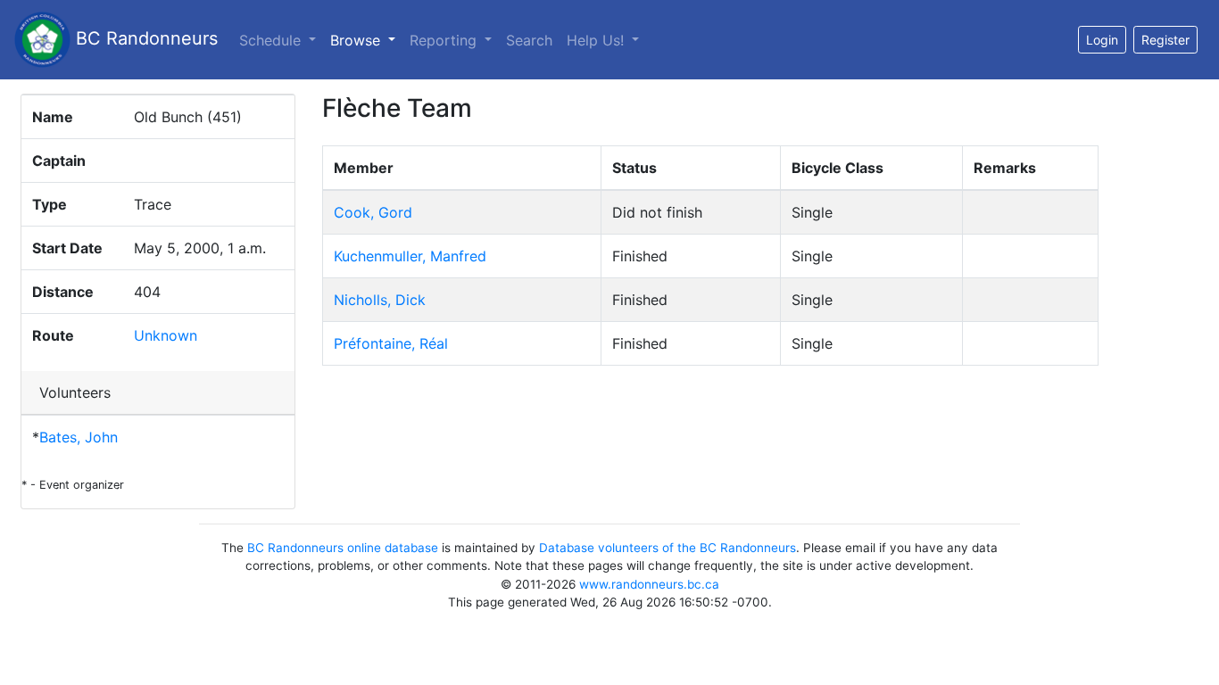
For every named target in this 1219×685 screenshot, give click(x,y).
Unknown (165, 335)
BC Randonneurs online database (342, 548)
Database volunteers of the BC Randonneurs (667, 548)
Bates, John (78, 437)
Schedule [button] (272, 40)
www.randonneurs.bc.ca (649, 584)
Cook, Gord (373, 212)
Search (529, 40)
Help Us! (597, 40)
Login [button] (1102, 39)
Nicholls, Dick (380, 300)
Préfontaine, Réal (391, 343)
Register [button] (1165, 39)
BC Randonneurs (144, 38)
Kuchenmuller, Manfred (410, 256)
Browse (366, 39)
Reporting (445, 40)
